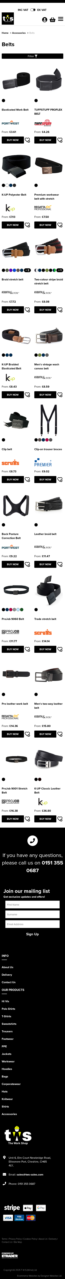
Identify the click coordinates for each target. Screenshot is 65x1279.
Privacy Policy (15, 1238)
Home (5, 33)
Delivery (7, 975)
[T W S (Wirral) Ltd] (20, 19)
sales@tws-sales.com (30, 1175)
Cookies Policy (30, 1238)
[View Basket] (52, 21)
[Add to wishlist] (27, 140)
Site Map (18, 1242)
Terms (4, 1238)
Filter (31, 56)
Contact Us (9, 982)
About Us (7, 967)
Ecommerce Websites (27, 1275)
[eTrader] (32, 1255)
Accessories (19, 33)
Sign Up (32, 934)
